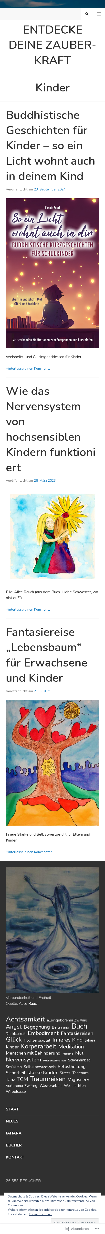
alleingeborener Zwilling (67, 1020)
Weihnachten (75, 1085)
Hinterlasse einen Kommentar (29, 368)
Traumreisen (48, 1079)
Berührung (60, 1027)
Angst (13, 1027)
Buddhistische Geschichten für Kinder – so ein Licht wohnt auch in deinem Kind (50, 145)
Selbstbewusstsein (40, 1066)
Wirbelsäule (16, 1091)
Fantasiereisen (77, 1033)
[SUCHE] (87, 14)
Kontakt (15, 1157)
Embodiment (43, 1033)
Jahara (90, 1040)
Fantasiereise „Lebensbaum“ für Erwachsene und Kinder (46, 655)
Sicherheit (15, 1073)
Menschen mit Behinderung (33, 1053)
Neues (12, 1121)
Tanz (10, 1080)
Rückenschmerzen (54, 1060)
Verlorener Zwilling (21, 1085)
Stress (65, 1072)
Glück (14, 1040)
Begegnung (37, 1027)
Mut (79, 1053)
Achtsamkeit (25, 1019)
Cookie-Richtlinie (40, 1214)
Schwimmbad (79, 1060)
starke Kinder (43, 1073)
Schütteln (14, 1066)
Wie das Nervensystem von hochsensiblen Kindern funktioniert (51, 429)
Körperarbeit (38, 1046)
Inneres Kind (67, 1040)
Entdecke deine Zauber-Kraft (52, 45)
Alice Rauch (29, 1003)
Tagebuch (81, 1072)
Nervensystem (23, 1060)
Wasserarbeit (51, 1085)
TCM (22, 1079)
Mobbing (68, 1054)
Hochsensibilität (37, 1040)
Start (12, 1109)
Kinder (12, 1047)
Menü (99, 14)
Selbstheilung (72, 1067)
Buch (79, 1026)
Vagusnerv (78, 1080)
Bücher (14, 1145)
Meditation (71, 1047)
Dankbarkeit (16, 1033)
